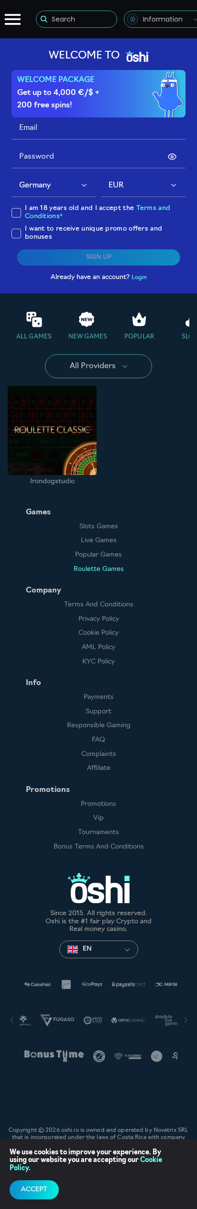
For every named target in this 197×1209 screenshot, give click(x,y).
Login (139, 277)
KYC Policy (98, 661)
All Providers (93, 366)
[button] (84, 186)
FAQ (98, 740)
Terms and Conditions (98, 604)
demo (52, 430)
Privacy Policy (98, 619)
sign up (98, 257)
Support (98, 711)
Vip (98, 818)
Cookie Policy (98, 633)
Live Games (99, 540)
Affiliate (98, 768)
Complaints (98, 754)
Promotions (98, 804)
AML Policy (98, 647)
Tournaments (98, 832)
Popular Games (98, 554)
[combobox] (53, 186)
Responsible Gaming (99, 725)
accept (34, 1189)
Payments (99, 697)
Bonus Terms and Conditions (99, 846)
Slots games (98, 526)
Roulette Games (99, 569)
